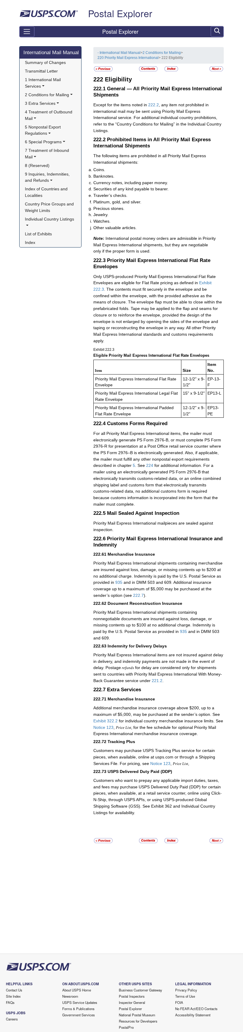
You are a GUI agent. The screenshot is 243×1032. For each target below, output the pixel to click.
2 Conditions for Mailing (162, 52)
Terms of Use (185, 996)
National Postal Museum (137, 1014)
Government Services (78, 1014)
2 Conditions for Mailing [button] (47, 94)
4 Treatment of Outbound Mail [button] (49, 115)
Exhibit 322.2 (105, 720)
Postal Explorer (120, 13)
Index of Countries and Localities (47, 192)
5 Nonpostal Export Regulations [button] (43, 130)
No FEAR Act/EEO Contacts (196, 1008)
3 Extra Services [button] (40, 103)
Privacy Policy (186, 990)
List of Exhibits (38, 234)
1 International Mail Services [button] (43, 83)
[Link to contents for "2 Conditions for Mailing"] (149, 68)
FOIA (179, 1002)
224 (149, 465)
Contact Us (14, 990)
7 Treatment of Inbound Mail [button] (47, 153)
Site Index (13, 996)
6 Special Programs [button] (43, 141)
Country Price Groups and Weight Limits (50, 207)
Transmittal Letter (41, 71)
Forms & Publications (78, 1008)
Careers (12, 1019)
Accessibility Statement (192, 1014)
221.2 (157, 680)
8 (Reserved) (37, 165)
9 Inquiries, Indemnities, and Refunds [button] (48, 177)
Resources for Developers (138, 1021)
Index (30, 242)
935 (118, 582)
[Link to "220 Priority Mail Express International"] (103, 68)
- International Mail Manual (118, 52)
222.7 (138, 595)
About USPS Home (76, 990)
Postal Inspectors (132, 996)
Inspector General (132, 1002)
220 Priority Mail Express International (128, 58)
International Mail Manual (51, 52)
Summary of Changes (45, 62)
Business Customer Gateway (140, 990)
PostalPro (126, 1027)
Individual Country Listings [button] (49, 219)
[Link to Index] (171, 68)
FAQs (10, 1002)
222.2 (153, 104)
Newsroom (70, 996)
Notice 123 (103, 727)
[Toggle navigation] (26, 31)
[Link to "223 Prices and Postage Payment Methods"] (216, 68)
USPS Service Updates (79, 1002)
